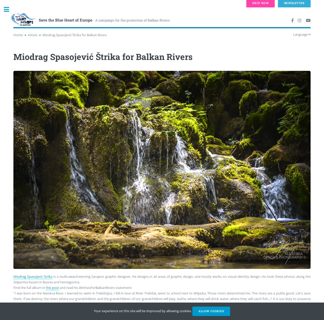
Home (18, 35)
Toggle (9, 9)
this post (52, 287)
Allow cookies (211, 311)
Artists (32, 35)
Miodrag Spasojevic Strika (32, 276)
